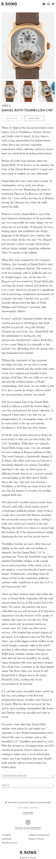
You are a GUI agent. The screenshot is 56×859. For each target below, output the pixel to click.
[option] (28, 45)
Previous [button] (4, 46)
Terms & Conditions (39, 835)
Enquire (34, 118)
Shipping (7, 839)
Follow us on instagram (28, 828)
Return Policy (9, 843)
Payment (6, 835)
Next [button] (51, 46)
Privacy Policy (36, 839)
